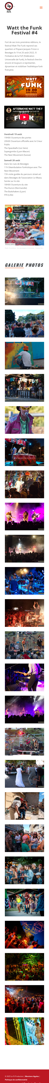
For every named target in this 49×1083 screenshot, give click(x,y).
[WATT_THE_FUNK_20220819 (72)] (24, 916)
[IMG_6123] (24, 627)
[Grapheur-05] (24, 369)
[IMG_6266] (24, 723)
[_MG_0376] (24, 787)
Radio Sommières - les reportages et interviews (19, 248)
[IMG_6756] (24, 530)
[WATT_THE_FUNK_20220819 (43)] (24, 884)
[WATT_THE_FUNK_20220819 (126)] (24, 980)
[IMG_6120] (24, 594)
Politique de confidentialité (16, 1080)
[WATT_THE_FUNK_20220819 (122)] (24, 948)
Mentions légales (32, 1076)
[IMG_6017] (24, 755)
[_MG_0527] (24, 305)
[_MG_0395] (24, 819)
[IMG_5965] (24, 433)
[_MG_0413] (24, 852)
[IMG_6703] (24, 562)
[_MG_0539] (24, 337)
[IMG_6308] (24, 659)
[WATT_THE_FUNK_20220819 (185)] (24, 1013)
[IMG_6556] (24, 691)
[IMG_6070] (24, 466)
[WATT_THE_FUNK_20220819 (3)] (24, 1045)
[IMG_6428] (24, 498)
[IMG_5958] (24, 401)
